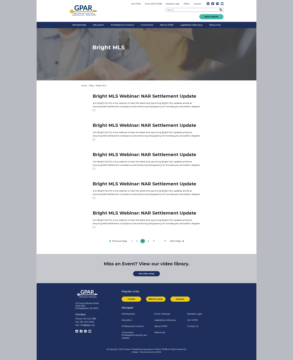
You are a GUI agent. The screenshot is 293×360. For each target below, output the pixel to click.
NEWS (187, 4)
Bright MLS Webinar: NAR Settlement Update (144, 96)
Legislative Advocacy (191, 25)
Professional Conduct (122, 25)
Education (98, 25)
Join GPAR (136, 4)
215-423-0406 (87, 322)
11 (165, 241)
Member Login (172, 4)
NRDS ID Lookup (156, 299)
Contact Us (192, 326)
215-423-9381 (89, 318)
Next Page (175, 241)
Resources (215, 25)
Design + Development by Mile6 (146, 352)
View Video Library (146, 274)
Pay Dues (180, 299)
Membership (79, 25)
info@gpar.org (87, 325)
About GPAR (166, 25)
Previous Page (119, 241)
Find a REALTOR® (153, 4)
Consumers (147, 25)
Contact (197, 4)
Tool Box (131, 299)
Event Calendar (211, 17)
